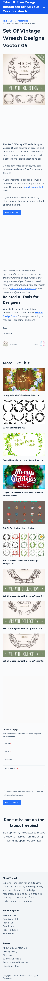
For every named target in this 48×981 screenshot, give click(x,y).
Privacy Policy (10, 951)
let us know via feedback (23, 288)
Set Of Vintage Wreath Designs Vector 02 (23, 661)
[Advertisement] (24, 123)
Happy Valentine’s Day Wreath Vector (21, 395)
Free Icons (8, 926)
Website (8, 759)
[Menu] (44, 7)
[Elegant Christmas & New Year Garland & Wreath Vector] (24, 477)
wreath (8, 333)
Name (8, 743)
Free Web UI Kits (12, 919)
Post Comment (11, 802)
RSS (17, 965)
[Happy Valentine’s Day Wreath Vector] (24, 379)
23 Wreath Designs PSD (14, 427)
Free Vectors (9, 915)
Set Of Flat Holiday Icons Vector (18, 528)
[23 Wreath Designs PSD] (24, 412)
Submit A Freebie (12, 958)
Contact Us (21, 947)
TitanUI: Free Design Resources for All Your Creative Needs (21, 6)
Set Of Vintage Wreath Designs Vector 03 (23, 628)
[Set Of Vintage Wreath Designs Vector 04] (24, 580)
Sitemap (7, 955)
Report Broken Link (33, 186)
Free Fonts (8, 933)
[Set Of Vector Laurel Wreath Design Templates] (24, 545)
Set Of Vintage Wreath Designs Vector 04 (23, 596)
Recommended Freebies (15, 962)
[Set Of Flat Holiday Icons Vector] (24, 512)
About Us (8, 947)
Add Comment (11, 768)
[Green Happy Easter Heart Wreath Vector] (24, 444)
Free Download (11, 212)
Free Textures (10, 929)
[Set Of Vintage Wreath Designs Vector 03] (24, 613)
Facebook (8, 965)
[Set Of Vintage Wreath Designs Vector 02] (24, 645)
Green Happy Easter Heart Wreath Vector (23, 460)
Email (8, 751)
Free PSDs (8, 922)
